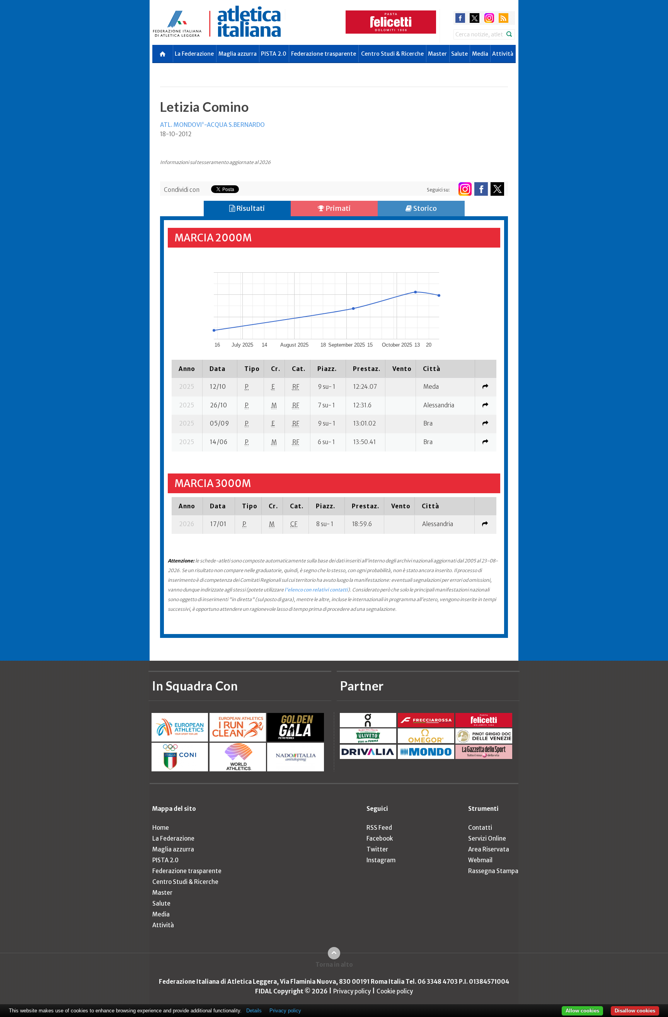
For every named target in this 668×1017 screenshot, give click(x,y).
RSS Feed (379, 827)
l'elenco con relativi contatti (316, 590)
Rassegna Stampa (493, 871)
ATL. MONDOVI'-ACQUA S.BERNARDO (212, 124)
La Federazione (194, 53)
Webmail (480, 860)
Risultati (250, 208)
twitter (474, 18)
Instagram (380, 860)
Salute (459, 53)
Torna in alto (334, 964)
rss (503, 18)
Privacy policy (352, 991)
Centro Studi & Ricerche (392, 53)
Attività (502, 53)
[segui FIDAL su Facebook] (481, 189)
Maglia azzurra (237, 53)
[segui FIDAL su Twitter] (497, 189)
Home (160, 827)
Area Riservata (488, 849)
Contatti (480, 827)
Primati (337, 208)
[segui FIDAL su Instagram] (465, 189)
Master (437, 53)
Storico (424, 208)
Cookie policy (395, 991)
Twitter (377, 849)
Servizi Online (487, 838)
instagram (489, 18)
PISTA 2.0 (273, 53)
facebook (460, 18)
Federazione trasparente (323, 53)
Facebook (379, 838)
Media (480, 53)
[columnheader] (187, 369)
